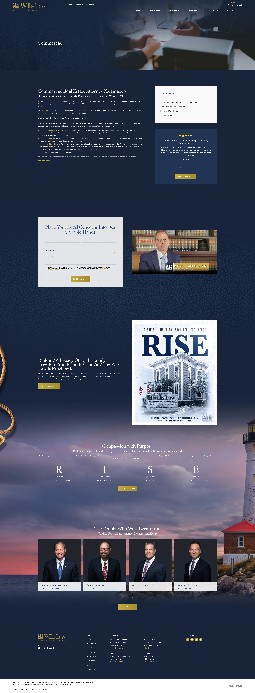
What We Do (91, 656)
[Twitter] (188, 639)
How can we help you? (51, 256)
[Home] (30, 6)
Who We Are (91, 648)
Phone (47, 244)
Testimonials (91, 661)
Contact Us (89, 4)
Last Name (84, 239)
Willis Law (44, 110)
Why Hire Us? (92, 643)
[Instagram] (201, 639)
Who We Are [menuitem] (174, 10)
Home (89, 639)
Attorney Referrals (93, 652)
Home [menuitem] (137, 10)
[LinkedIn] (192, 639)
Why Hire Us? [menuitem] (154, 10)
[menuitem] (186, 102)
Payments (79, 4)
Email (83, 244)
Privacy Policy (103, 268)
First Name (48, 239)
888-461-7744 (234, 5)
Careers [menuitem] (230, 10)
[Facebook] (196, 639)
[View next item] (188, 167)
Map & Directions (116, 648)
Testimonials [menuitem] (213, 10)
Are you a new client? (51, 250)
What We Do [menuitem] (193, 10)
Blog (70, 4)
